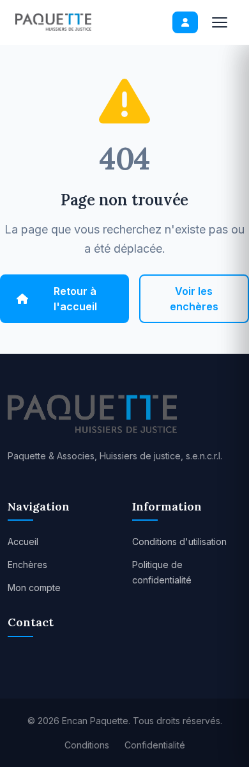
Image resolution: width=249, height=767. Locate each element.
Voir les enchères (194, 299)
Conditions (86, 744)
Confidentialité (154, 744)
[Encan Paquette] (53, 22)
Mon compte (34, 587)
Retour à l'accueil (75, 299)
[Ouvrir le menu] (220, 22)
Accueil (23, 541)
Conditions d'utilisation (179, 541)
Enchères (27, 564)
